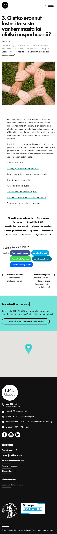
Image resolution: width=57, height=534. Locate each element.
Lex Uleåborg (8, 45)
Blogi (44, 48)
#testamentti (11, 234)
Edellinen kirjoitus (15, 277)
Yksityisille (7, 444)
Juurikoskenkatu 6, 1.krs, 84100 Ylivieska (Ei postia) (29, 421)
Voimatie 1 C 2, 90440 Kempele (20, 416)
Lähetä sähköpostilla (21, 264)
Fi (42, 5)
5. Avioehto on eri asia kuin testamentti (25, 203)
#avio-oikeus (43, 217)
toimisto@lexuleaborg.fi (16, 411)
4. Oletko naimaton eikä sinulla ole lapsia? (26, 197)
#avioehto (17, 222)
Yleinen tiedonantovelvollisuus (42, 530)
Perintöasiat (7, 450)
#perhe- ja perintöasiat (15, 230)
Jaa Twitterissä (40, 252)
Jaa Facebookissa (20, 252)
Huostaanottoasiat (11, 460)
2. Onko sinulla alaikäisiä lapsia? (22, 191)
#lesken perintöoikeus (42, 226)
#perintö (34, 230)
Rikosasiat (7, 471)
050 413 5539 (19, 311)
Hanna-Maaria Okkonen (28, 168)
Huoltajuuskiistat (10, 455)
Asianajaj (11, 168)
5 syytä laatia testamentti (18, 180)
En (45, 5)
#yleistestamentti (43, 234)
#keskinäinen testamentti (16, 226)
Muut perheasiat (10, 465)
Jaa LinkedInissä (42, 258)
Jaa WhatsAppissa (20, 258)
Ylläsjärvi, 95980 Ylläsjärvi (17, 427)
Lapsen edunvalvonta (12, 484)
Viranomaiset (9, 479)
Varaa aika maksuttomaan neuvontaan (25, 321)
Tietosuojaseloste (24, 530)
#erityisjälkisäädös (35, 222)
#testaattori (47, 230)
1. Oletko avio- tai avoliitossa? (20, 186)
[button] (28, 349)
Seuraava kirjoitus (41, 280)
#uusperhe (26, 234)
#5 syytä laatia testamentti (20, 217)
